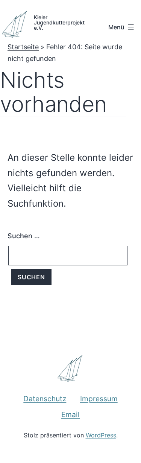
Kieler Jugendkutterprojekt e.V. (56, 22)
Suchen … (24, 236)
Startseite (23, 47)
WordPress (101, 435)
